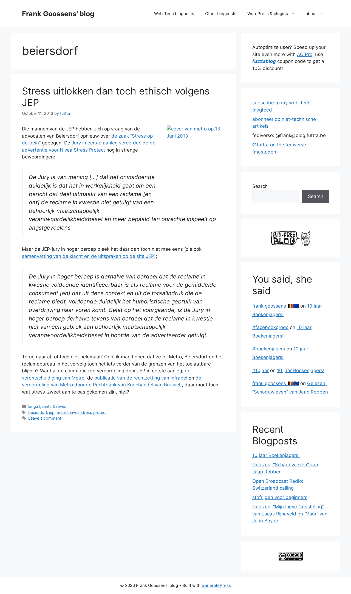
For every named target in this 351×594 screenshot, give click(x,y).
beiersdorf (37, 412)
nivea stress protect (88, 412)
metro (62, 412)
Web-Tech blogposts (174, 13)
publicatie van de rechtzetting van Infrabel (140, 378)
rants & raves (54, 406)
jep (52, 412)
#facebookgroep (270, 327)
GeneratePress (216, 585)
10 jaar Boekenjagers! (300, 370)
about (311, 13)
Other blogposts (220, 13)
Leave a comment (44, 418)
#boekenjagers (268, 349)
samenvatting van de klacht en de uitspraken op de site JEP (88, 256)
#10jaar (260, 370)
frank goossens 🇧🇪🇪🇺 (275, 306)
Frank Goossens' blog (58, 14)
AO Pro (304, 54)
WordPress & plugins (267, 13)
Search (260, 186)
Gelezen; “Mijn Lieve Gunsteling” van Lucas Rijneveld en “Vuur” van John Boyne (289, 513)
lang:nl (34, 406)
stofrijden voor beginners (279, 497)
